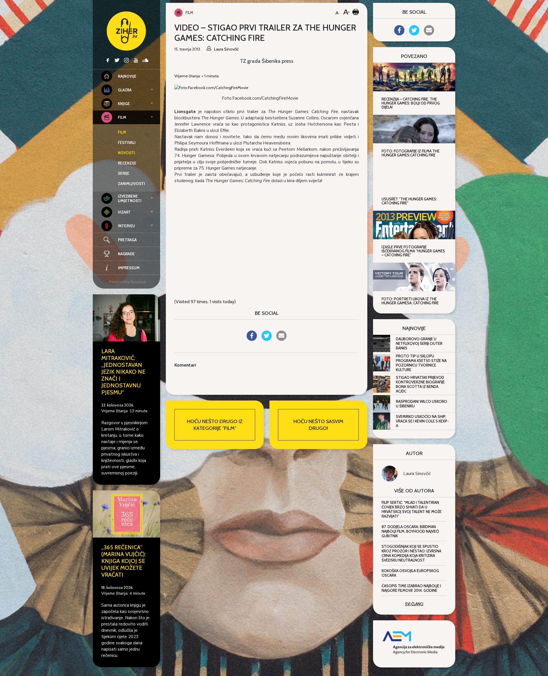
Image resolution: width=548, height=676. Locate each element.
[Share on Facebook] (252, 339)
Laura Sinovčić (417, 473)
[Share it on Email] (281, 339)
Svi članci (414, 603)
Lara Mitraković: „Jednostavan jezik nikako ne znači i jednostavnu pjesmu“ (123, 372)
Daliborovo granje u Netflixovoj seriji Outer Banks (419, 343)
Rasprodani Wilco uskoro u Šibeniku (421, 403)
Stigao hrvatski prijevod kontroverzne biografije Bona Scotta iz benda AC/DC (420, 384)
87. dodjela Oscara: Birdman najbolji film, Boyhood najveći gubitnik (410, 531)
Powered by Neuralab (127, 281)
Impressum (129, 267)
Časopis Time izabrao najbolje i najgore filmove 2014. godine (411, 588)
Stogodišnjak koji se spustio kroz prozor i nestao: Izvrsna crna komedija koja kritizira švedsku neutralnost (411, 553)
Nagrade (126, 254)
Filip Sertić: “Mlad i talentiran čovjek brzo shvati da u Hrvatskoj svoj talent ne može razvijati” (412, 509)
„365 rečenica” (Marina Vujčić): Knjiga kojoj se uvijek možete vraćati (123, 561)
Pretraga (127, 240)
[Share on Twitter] (266, 339)
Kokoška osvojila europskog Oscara (410, 573)
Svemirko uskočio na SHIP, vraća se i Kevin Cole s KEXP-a (422, 421)
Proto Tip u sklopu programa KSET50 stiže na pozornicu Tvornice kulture (421, 363)
